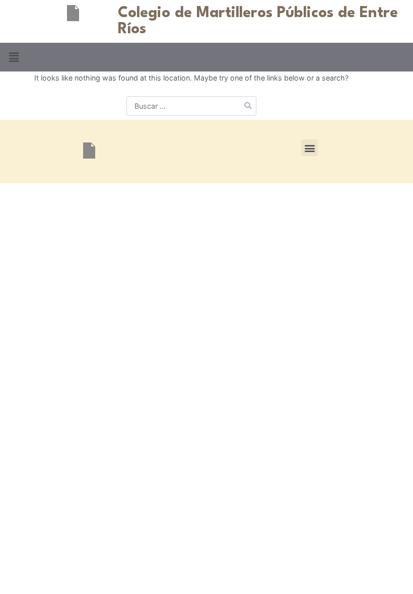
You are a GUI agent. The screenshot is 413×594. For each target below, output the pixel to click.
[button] (13, 57)
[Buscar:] (191, 106)
